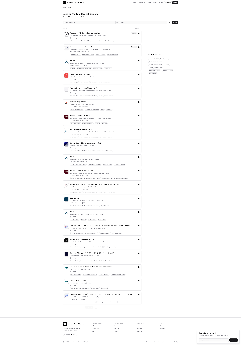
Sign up (175, 2)
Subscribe (233, 340)
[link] (102, 37)
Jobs (93, 326)
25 (111, 307)
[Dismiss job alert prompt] (237, 332)
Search (175, 22)
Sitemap (139, 331)
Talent (116, 331)
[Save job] (139, 33)
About (162, 326)
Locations (140, 326)
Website (162, 328)
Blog (93, 331)
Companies (95, 328)
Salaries (139, 328)
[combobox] (89, 22)
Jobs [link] (69, 7)
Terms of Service (151, 342)
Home (64, 7)
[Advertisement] (162, 38)
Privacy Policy (163, 342)
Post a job (168, 2)
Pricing (116, 328)
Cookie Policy (174, 342)
